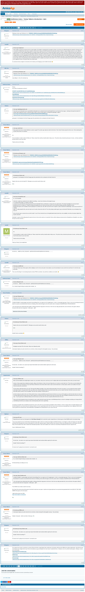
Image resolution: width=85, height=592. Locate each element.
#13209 (82, 193)
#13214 (82, 292)
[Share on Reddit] (8, 582)
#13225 (82, 545)
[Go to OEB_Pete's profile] (6, 71)
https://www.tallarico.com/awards (19, 494)
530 (21, 27)
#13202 (82, 44)
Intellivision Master (6, 84)
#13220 (82, 433)
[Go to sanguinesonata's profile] (7, 378)
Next (33, 27)
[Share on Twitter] (1, 582)
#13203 (82, 68)
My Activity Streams (22, 13)
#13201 (82, 30)
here (8, 3)
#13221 (82, 453)
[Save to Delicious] (7, 582)
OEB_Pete (6, 68)
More (29, 13)
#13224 (82, 525)
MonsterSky (4, 586)
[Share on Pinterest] (10, 582)
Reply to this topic (79, 24)
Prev (4, 27)
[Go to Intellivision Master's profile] (6, 281)
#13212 (82, 262)
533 (28, 27)
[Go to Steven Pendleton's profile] (6, 296)
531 (23, 27)
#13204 (82, 84)
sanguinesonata (6, 375)
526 (11, 27)
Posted (15, 30)
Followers (79, 19)
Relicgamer (6, 30)
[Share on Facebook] (3, 582)
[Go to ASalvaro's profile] (6, 109)
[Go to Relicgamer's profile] (6, 34)
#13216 (82, 339)
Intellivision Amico (23, 20)
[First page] (2, 27)
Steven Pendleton (6, 292)
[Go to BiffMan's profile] (6, 343)
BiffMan (6, 339)
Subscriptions (34, 13)
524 (6, 27)
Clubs (7, 13)
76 (83, 19)
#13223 (82, 506)
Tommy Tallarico (9, 20)
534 (30, 27)
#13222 (82, 472)
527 (13, 27)
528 (16, 27)
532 (25, 27)
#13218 (82, 375)
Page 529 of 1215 (40, 27)
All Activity (16, 13)
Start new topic (69, 24)
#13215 (82, 318)
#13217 (82, 355)
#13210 (82, 225)
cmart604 (6, 44)
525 (9, 27)
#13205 (82, 105)
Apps (10, 13)
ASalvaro (6, 105)
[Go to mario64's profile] (6, 231)
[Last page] (35, 27)
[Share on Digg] (5, 582)
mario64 (6, 225)
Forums (2, 13)
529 (18, 27)
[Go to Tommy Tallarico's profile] (4, 18)
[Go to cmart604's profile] (6, 47)
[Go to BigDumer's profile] (7, 417)
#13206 (82, 124)
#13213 (82, 278)
